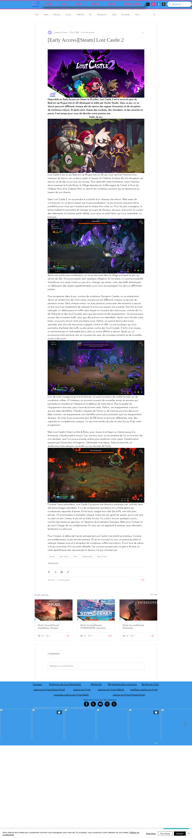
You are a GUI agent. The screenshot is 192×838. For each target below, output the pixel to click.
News (46, 14)
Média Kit (96, 684)
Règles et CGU (150, 684)
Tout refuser (165, 833)
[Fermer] (188, 833)
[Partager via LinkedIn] (61, 572)
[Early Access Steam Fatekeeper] (138, 610)
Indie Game (64, 556)
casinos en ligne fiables (111, 689)
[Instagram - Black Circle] (107, 704)
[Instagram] (153, 4)
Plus (137, 14)
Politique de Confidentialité (65, 684)
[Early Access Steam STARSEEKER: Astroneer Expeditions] (96, 610)
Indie (75, 556)
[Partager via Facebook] (49, 572)
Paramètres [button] (151, 833)
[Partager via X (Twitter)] (55, 572)
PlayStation (102, 14)
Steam (52, 556)
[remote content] (96, 246)
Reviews (57, 14)
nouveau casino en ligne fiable (71, 694)
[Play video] (96, 146)
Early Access (102, 556)
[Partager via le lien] (68, 572)
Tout (36, 14)
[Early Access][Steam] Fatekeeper (133, 626)
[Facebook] (158, 4)
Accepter (180, 833)
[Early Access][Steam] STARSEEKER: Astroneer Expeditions (93, 626)
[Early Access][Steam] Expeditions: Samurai (48, 626)
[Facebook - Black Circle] (86, 704)
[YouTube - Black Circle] (100, 704)
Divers (68, 14)
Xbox (114, 14)
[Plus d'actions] (142, 32)
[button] (154, 14)
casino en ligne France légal (129, 694)
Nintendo (126, 14)
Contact (37, 684)
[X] (148, 4)
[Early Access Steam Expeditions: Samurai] (53, 610)
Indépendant (87, 556)
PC (90, 14)
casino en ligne (82, 689)
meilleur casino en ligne (144, 689)
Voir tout (153, 594)
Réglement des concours (122, 684)
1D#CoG (80, 14)
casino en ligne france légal (49, 689)
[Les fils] (163, 4)
